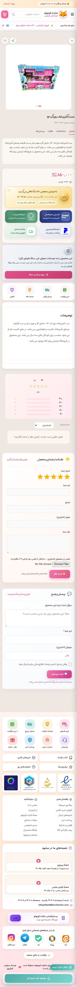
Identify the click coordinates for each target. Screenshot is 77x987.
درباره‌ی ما (33, 810)
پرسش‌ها (40, 131)
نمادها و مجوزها (30, 835)
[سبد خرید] (4, 14)
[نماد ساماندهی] (47, 782)
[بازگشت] (72, 41)
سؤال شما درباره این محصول (58, 605)
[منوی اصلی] (72, 14)
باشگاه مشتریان (30, 830)
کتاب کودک (62, 757)
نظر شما (66, 532)
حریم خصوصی (30, 825)
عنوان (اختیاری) (63, 517)
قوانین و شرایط (65, 825)
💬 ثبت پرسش (59, 674)
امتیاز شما (65, 471)
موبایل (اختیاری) (64, 647)
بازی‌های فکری (24, 757)
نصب (15, 918)
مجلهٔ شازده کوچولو (29, 815)
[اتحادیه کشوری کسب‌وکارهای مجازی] (29, 782)
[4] (47, 477)
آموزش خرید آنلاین (64, 810)
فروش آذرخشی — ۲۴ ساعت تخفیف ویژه (22, 25)
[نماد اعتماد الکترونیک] (66, 782)
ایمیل (67, 502)
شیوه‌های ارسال (65, 815)
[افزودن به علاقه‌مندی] (5, 41)
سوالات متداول (30, 820)
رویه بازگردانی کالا (64, 830)
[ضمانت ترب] (11, 782)
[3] (54, 477)
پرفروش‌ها (62, 767)
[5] (40, 477)
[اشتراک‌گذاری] (13, 41)
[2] (60, 477)
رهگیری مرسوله (65, 805)
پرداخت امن (66, 820)
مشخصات (61, 131)
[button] (39, 106)
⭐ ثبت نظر (60, 574)
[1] (67, 477)
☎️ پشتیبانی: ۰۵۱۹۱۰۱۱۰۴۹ (58, 5)
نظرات (50, 131)
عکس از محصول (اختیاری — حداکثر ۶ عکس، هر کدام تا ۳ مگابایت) (40, 559)
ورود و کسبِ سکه (36, 274)
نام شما (66, 485)
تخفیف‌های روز (23, 767)
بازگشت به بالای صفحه (37, 955)
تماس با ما (32, 805)
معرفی (72, 131)
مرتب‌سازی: (65, 424)
